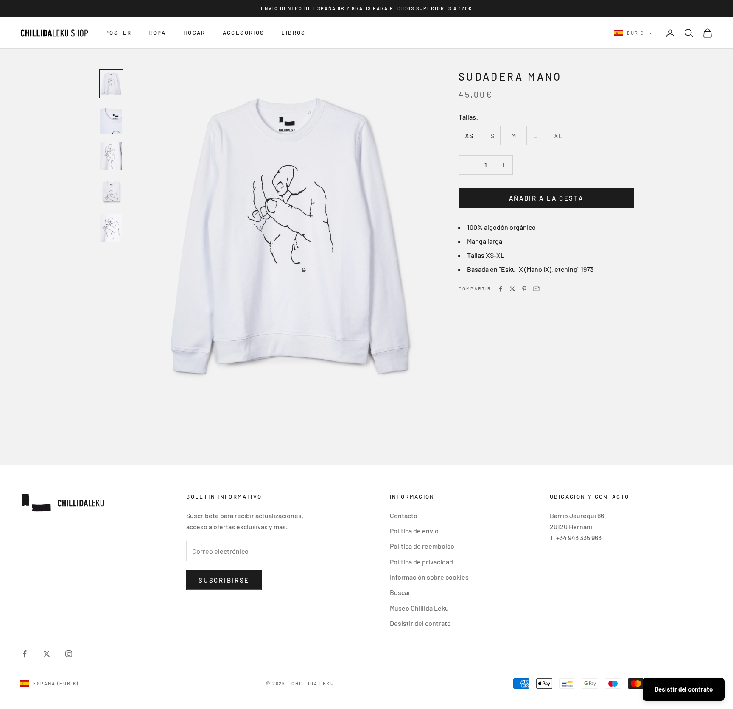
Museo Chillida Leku (419, 608)
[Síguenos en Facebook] (24, 654)
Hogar (194, 33)
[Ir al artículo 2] (111, 119)
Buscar (400, 592)
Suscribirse (224, 580)
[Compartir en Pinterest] (524, 288)
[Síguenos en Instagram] (68, 654)
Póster (118, 33)
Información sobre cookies (429, 577)
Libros (293, 33)
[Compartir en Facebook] (500, 288)
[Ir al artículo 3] (111, 155)
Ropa (157, 33)
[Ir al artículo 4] (111, 192)
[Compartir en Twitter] (512, 288)
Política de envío (414, 531)
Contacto (403, 515)
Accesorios (244, 33)
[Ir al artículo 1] (111, 83)
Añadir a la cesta (546, 198)
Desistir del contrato (420, 623)
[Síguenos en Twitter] (46, 654)
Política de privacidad (421, 562)
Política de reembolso (422, 546)
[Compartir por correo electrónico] (536, 288)
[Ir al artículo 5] (111, 228)
